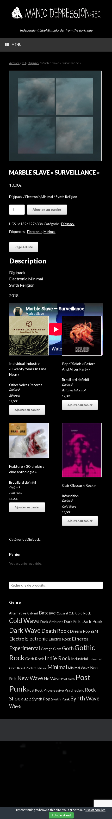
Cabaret (62, 613)
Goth (68, 648)
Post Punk (15, 493)
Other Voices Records (25, 385)
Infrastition (70, 496)
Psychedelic (74, 690)
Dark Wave (25, 630)
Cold (71, 613)
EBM (94, 631)
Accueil (14, 63)
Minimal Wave (78, 668)
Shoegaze (20, 698)
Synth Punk (60, 699)
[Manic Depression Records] (56, 13)
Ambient (32, 613)
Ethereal (14, 395)
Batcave (67, 390)
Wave (15, 706)
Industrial (79, 390)
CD (24, 63)
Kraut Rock (25, 668)
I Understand (61, 815)
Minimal (49, 232)
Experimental (24, 648)
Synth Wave (85, 698)
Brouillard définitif (75, 380)
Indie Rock (57, 658)
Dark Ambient (51, 621)
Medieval (40, 668)
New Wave (30, 678)
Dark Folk (72, 621)
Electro (16, 639)
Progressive (53, 690)
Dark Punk (92, 621)
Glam (57, 649)
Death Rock (55, 630)
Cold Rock (83, 613)
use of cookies (95, 810)
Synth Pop (41, 698)
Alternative (17, 613)
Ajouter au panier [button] (27, 410)
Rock (90, 690)
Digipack (33, 63)
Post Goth (68, 679)
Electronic (34, 232)
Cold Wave (69, 506)
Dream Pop (80, 631)
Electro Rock (59, 638)
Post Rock (35, 690)
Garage (46, 648)
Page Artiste (24, 247)
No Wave (52, 678)
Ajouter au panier (47, 209)
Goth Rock (34, 658)
